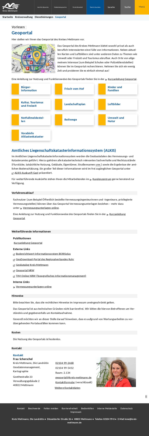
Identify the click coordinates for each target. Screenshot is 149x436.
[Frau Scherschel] (74, 374)
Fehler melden (51, 409)
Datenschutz (126, 409)
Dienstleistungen (44, 17)
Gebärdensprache (60, 7)
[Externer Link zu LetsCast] (94, 431)
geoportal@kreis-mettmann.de (73, 377)
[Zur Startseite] (15, 7)
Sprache (111, 7)
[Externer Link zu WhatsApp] (87, 431)
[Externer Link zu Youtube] (81, 431)
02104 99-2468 (64, 363)
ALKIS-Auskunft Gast (26, 173)
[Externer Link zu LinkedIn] (74, 431)
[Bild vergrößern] (33, 58)
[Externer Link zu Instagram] (61, 431)
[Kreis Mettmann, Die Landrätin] (74, 421)
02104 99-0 (109, 419)
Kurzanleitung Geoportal (122, 79)
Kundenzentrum (102, 179)
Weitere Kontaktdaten (67, 388)
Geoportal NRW (25, 270)
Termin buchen (95, 7)
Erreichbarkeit (78, 7)
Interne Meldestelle (107, 409)
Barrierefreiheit (70, 409)
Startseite (7, 17)
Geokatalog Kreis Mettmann (32, 265)
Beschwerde (34, 409)
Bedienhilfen (87, 409)
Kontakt (21, 409)
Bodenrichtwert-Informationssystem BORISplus (43, 254)
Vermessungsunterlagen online (41, 208)
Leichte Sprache (43, 7)
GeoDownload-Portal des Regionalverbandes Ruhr (45, 259)
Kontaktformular (65, 382)
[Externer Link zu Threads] (68, 431)
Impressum (75, 412)
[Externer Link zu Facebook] (54, 431)
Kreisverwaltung (24, 17)
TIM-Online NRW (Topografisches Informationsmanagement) (51, 276)
